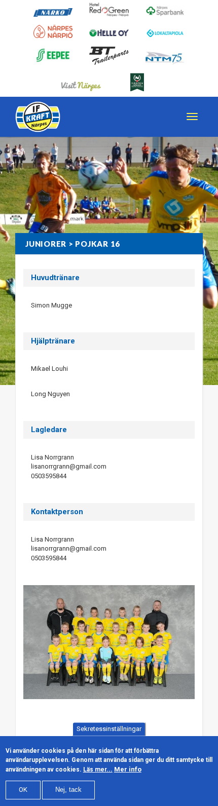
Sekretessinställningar (109, 729)
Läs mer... (98, 769)
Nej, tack (68, 789)
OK (23, 789)
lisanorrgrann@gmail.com (68, 466)
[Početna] (38, 116)
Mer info (127, 769)
